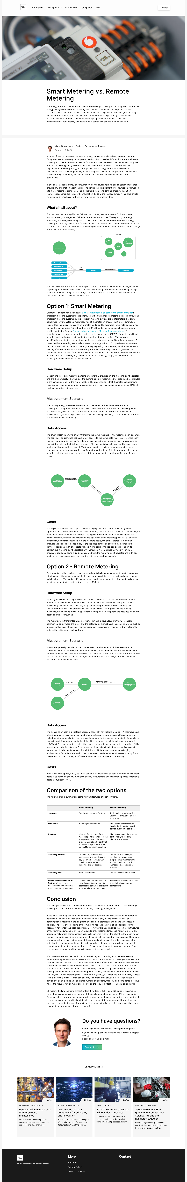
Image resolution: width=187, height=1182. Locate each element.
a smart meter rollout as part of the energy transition (107, 312)
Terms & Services (76, 1171)
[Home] (20, 1160)
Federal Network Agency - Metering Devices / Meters (98, 331)
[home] (23, 7)
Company (86, 7)
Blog (98, 7)
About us (72, 1162)
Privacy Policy (75, 1167)
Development (53, 7)
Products (36, 7)
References (70, 7)
